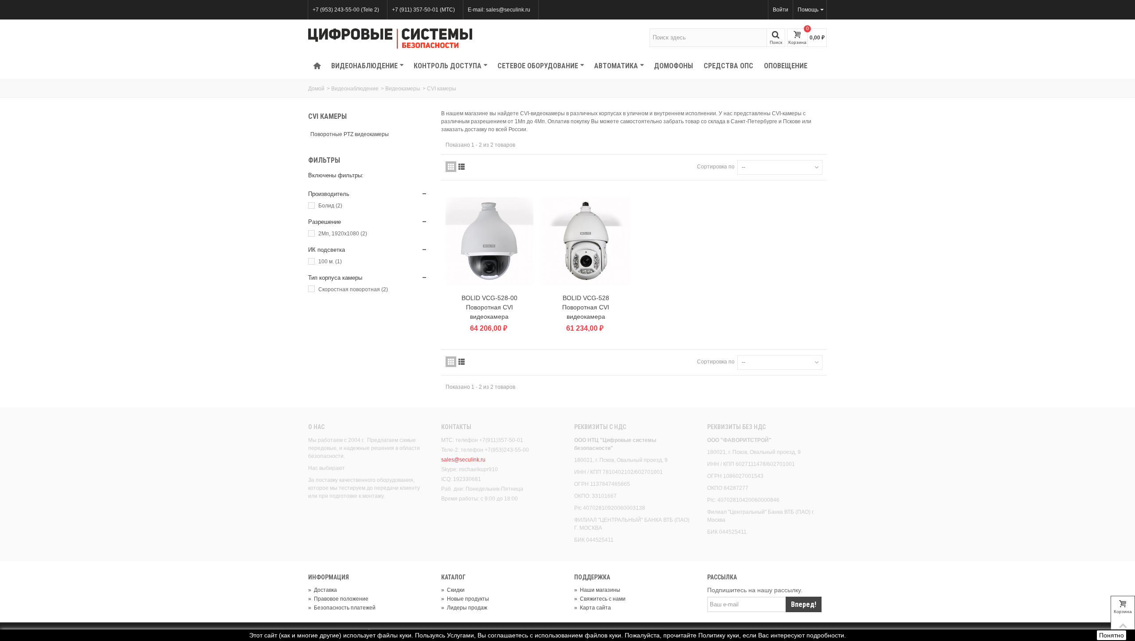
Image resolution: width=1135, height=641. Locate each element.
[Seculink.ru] (390, 38)
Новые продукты (465, 599)
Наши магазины (597, 590)
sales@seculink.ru (463, 460)
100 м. (330, 261)
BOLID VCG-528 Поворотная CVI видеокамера (585, 307)
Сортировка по (716, 167)
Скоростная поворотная (353, 289)
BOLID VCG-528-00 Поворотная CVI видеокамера (489, 307)
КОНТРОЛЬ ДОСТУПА (447, 66)
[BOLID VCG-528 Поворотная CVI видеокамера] (586, 241)
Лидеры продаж (464, 608)
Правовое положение (338, 599)
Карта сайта (592, 608)
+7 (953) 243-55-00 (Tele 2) (346, 10)
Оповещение (785, 66)
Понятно (1111, 635)
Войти (780, 10)
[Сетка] (451, 166)
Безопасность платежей (342, 608)
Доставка (322, 590)
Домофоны (673, 66)
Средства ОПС (728, 66)
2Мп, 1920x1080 (342, 234)
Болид (330, 206)
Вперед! (803, 604)
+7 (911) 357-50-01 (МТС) (423, 10)
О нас (316, 426)
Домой (316, 89)
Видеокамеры (402, 89)
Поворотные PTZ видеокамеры (349, 134)
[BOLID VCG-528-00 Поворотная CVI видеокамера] (489, 241)
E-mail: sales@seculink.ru (499, 10)
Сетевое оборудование (537, 66)
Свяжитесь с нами (600, 599)
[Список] (461, 166)
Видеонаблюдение (364, 66)
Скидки (453, 590)
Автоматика (616, 66)
